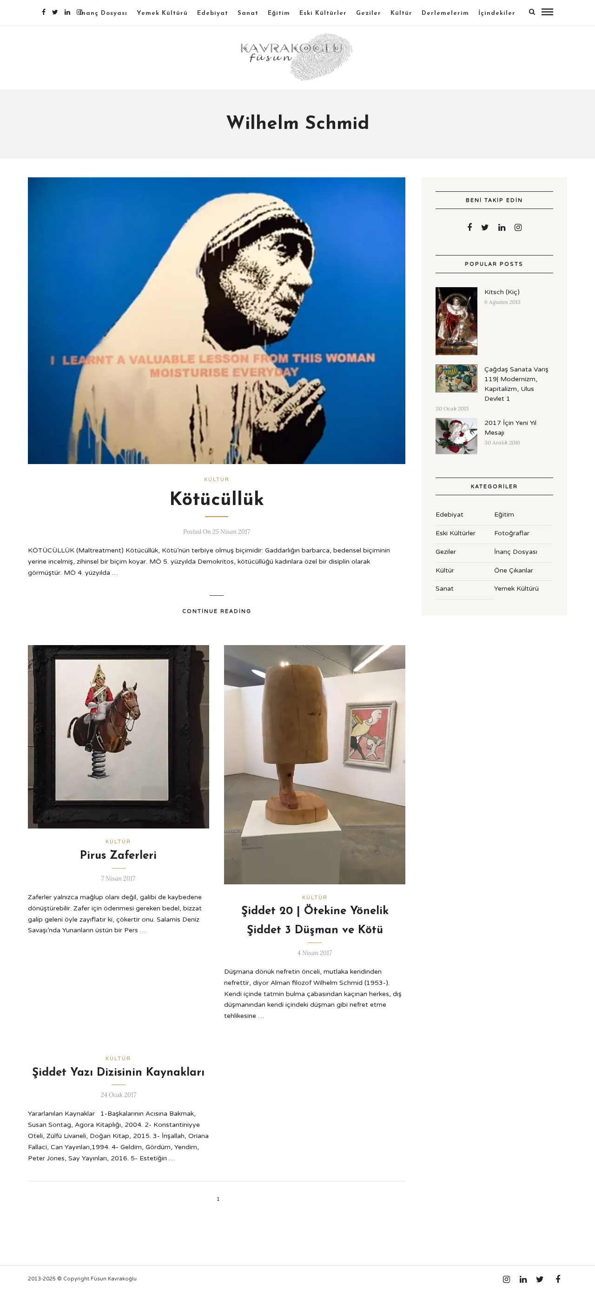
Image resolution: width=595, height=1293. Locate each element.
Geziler (368, 13)
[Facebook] (469, 227)
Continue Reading (216, 611)
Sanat (248, 13)
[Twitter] (485, 227)
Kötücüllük (216, 500)
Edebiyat (212, 13)
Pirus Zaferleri (118, 856)
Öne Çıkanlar (513, 570)
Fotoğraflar (511, 533)
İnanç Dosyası (103, 13)
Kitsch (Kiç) (502, 292)
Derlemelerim (445, 13)
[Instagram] (79, 12)
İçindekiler (497, 13)
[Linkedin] (67, 12)
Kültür (401, 13)
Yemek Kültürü (162, 13)
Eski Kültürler (323, 13)
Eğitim (279, 13)
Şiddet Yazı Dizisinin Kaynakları (118, 1072)
